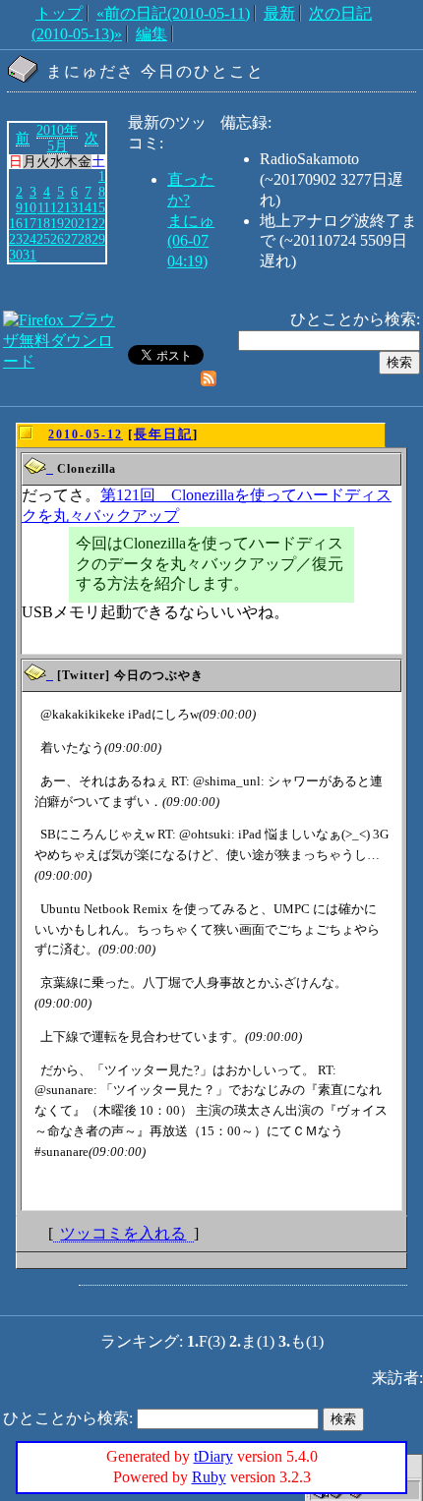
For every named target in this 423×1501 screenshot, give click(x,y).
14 (84, 207)
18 (43, 223)
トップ (59, 13)
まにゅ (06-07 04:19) (190, 241)
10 (29, 207)
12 (57, 207)
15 (98, 207)
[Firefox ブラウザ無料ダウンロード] (63, 361)
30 (16, 254)
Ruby (209, 1477)
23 (16, 239)
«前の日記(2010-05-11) (173, 13)
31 (29, 254)
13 (71, 207)
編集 (151, 34)
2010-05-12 (85, 434)
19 (57, 223)
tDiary (213, 1456)
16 (16, 223)
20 (71, 223)
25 (43, 239)
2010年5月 (57, 137)
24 (29, 239)
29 (98, 239)
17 (29, 223)
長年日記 (163, 434)
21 (84, 223)
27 (71, 239)
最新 (279, 13)
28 (84, 239)
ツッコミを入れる (123, 1233)
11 (43, 207)
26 (57, 239)
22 (98, 223)
